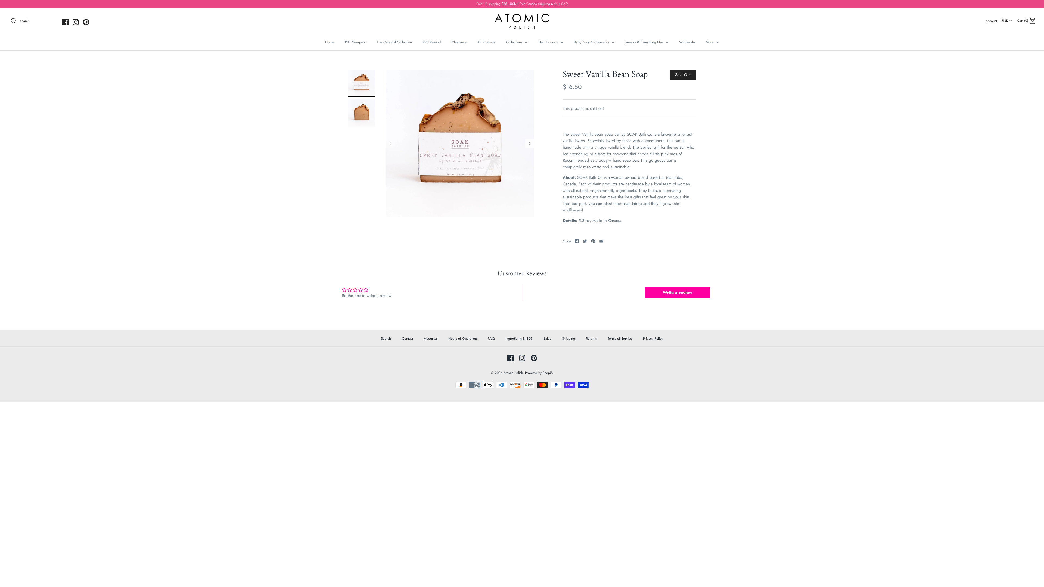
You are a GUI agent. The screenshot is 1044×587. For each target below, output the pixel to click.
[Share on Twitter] (585, 241)
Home (329, 42)
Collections (516, 42)
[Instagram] (76, 22)
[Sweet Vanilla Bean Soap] (361, 83)
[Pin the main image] (593, 241)
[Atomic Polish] (522, 17)
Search (386, 338)
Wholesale (687, 42)
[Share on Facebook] (577, 241)
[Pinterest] (86, 22)
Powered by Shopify (539, 372)
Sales (547, 338)
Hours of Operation (462, 338)
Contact (407, 338)
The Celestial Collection (394, 42)
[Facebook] (65, 22)
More (712, 42)
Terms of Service (620, 338)
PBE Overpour (355, 42)
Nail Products (550, 42)
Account (991, 20)
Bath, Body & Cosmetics (594, 42)
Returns (591, 338)
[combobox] (1007, 19)
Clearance (459, 42)
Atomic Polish (513, 372)
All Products (486, 42)
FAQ (491, 338)
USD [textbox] (1007, 19)
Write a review (677, 292)
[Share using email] (601, 241)
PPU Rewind (432, 42)
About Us (430, 338)
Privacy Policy (653, 338)
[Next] (529, 143)
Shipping (568, 338)
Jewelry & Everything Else (646, 42)
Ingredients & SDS (519, 338)
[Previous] (390, 143)
